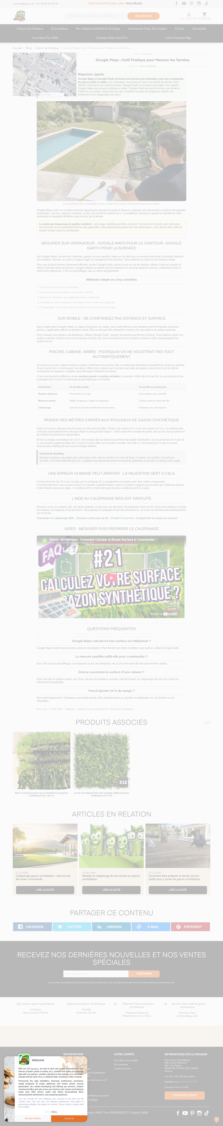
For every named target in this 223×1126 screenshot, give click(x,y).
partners (35, 1069)
